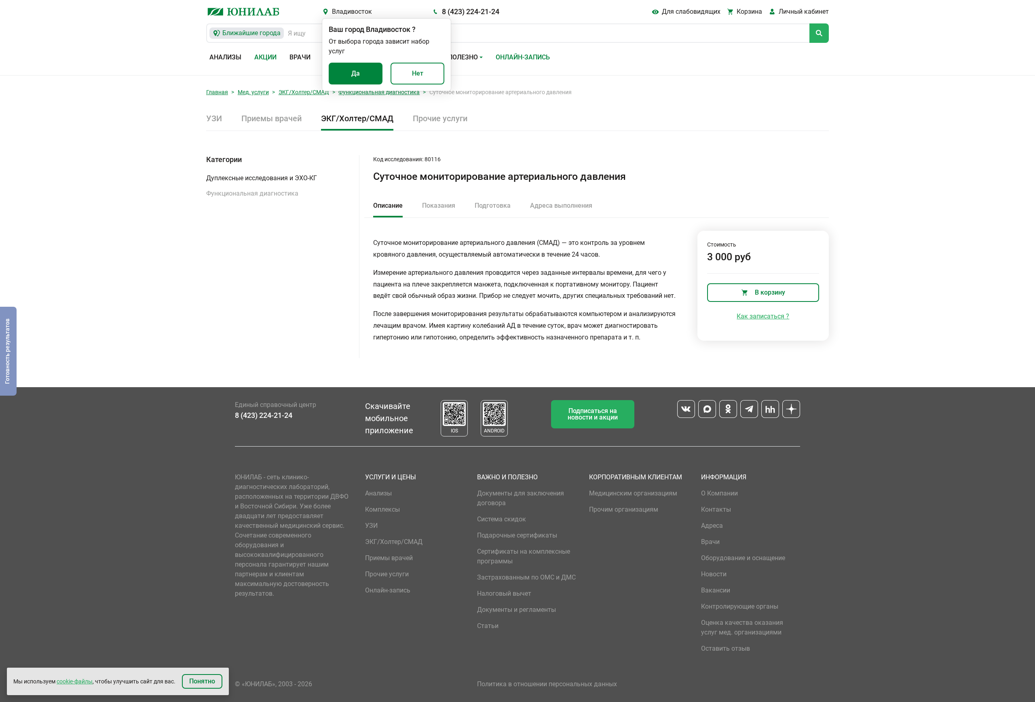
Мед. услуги (253, 92)
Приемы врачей (271, 118)
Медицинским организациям (633, 493)
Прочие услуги (440, 118)
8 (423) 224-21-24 (470, 11)
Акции (265, 57)
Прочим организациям (623, 509)
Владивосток (352, 11)
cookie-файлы (75, 681)
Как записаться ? (763, 316)
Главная (217, 92)
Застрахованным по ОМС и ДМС (526, 577)
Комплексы (382, 509)
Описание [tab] (388, 205)
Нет (417, 73)
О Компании (719, 493)
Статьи (487, 626)
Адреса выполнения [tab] (561, 205)
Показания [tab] (438, 205)
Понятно (202, 681)
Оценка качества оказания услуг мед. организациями (742, 627)
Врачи (299, 57)
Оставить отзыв (725, 648)
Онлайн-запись (523, 57)
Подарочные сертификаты (517, 535)
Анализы (225, 57)
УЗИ (214, 118)
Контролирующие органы (739, 606)
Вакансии (715, 590)
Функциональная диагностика (379, 92)
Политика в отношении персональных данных (547, 684)
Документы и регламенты (516, 609)
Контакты (716, 509)
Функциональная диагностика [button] (252, 193)
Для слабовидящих (691, 11)
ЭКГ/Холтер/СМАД (304, 92)
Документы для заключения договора (520, 498)
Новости (714, 574)
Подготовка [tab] (493, 205)
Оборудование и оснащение (743, 558)
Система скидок (501, 519)
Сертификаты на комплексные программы (523, 556)
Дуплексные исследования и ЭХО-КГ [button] (261, 178)
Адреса (712, 525)
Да (355, 73)
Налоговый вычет (504, 593)
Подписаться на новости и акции (593, 414)
